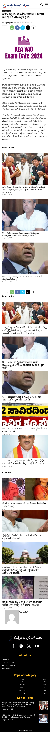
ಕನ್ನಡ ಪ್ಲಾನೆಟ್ (9, 22)
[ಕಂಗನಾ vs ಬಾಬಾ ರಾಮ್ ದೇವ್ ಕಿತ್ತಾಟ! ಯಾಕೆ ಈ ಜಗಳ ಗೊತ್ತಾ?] (25, 489)
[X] (22, 27)
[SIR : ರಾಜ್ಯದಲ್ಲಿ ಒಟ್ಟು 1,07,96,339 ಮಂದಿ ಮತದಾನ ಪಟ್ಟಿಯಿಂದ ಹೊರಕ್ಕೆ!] (25, 258)
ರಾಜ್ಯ (10, 11)
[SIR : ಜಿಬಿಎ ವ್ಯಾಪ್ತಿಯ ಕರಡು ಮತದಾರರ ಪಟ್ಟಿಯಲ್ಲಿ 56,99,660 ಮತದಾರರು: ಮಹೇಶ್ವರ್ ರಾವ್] (25, 215)
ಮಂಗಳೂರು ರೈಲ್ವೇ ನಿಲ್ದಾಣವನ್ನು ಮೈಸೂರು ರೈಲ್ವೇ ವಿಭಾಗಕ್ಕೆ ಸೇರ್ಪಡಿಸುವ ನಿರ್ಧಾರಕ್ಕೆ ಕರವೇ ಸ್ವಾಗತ (23, 462)
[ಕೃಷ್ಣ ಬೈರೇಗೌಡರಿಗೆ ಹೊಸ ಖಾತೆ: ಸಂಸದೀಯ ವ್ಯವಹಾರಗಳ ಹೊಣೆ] (25, 521)
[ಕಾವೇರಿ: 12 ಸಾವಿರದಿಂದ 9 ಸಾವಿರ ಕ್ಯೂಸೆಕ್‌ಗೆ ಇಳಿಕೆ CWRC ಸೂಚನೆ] (25, 414)
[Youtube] (36, 647)
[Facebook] (17, 27)
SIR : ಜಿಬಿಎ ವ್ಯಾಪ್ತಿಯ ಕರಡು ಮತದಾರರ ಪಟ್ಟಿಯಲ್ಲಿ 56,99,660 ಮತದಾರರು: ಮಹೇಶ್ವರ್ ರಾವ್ (23, 365)
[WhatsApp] (12, 27)
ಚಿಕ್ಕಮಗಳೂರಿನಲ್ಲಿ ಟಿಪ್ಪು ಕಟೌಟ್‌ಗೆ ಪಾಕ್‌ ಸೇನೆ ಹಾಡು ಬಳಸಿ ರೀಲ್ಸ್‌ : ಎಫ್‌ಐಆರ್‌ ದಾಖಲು (22, 603)
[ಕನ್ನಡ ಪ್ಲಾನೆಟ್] (12, 617)
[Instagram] (21, 647)
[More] (33, 27)
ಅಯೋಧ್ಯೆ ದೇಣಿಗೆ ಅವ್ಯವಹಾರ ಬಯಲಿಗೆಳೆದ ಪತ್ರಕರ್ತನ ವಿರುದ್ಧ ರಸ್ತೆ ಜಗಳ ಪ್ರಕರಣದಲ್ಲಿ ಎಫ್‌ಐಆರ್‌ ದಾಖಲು (21, 570)
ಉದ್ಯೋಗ (5, 11)
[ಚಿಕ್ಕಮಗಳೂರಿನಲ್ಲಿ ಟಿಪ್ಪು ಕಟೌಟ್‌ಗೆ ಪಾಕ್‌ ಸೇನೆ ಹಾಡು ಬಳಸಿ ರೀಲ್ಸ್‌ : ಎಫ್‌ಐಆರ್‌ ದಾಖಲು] (25, 587)
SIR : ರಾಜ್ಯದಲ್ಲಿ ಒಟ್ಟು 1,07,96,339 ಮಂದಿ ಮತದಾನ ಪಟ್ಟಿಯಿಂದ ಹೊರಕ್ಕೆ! (21, 398)
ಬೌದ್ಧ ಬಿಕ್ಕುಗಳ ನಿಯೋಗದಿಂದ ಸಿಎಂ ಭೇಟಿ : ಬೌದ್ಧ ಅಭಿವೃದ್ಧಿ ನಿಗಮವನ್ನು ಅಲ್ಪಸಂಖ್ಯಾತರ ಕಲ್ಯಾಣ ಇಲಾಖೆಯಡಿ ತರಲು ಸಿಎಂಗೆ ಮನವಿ (23, 189)
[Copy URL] (28, 27)
